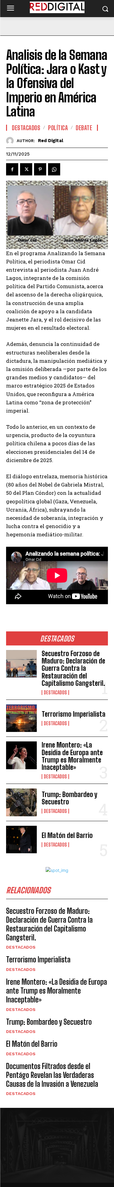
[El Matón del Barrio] (21, 839)
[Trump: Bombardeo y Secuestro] (21, 802)
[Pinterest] (40, 169)
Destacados (55, 692)
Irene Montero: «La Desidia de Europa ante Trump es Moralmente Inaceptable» (72, 756)
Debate (84, 128)
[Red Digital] (11, 141)
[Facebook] (12, 169)
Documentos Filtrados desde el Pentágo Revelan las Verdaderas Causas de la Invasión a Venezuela (52, 1075)
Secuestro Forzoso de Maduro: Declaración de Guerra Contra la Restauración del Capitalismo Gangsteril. (73, 668)
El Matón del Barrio (67, 835)
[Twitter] (26, 169)
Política (58, 128)
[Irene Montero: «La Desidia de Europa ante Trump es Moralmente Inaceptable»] (21, 755)
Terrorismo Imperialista (73, 714)
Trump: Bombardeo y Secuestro (69, 798)
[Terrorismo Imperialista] (21, 718)
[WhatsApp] (54, 169)
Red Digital (50, 140)
